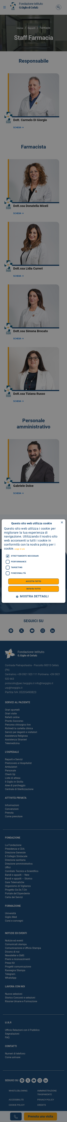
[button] (33, 596)
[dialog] (33, 561)
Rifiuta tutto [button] (33, 589)
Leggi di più (20, 549)
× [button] (62, 522)
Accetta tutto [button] (33, 581)
